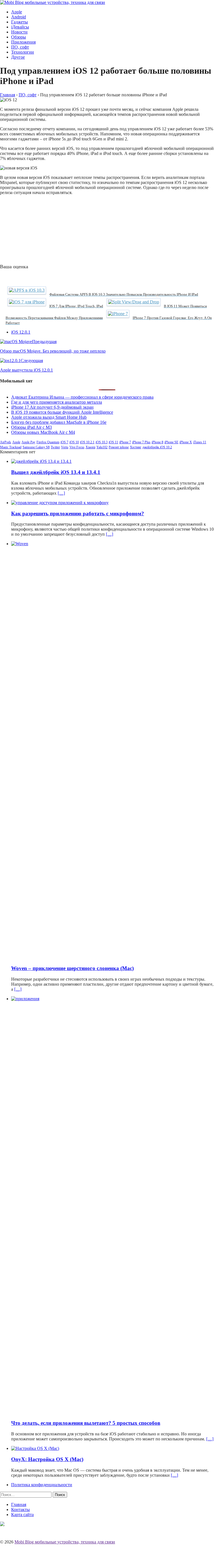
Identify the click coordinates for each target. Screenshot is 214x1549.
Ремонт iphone (119, 447)
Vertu (64, 447)
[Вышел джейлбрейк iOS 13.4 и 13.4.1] (41, 461)
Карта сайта (22, 1514)
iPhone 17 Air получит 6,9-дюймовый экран (52, 407)
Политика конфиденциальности (41, 1484)
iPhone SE (171, 442)
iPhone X (185, 442)
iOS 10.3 (102, 442)
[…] (61, 493)
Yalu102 (102, 447)
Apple (16, 11)
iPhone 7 (125, 442)
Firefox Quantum (48, 442)
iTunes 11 (199, 442)
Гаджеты (19, 22)
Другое (18, 57)
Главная (18, 1504)
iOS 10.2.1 (87, 442)
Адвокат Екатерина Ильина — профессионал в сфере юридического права (82, 397)
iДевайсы (20, 27)
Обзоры (18, 37)
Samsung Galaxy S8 (36, 447)
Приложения (23, 42)
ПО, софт (20, 47)
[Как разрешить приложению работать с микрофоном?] (60, 502)
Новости (19, 32)
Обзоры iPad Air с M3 (31, 427)
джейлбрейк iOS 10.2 (157, 447)
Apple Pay (28, 442)
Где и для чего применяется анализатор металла (56, 402)
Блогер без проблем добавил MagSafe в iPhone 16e (58, 422)
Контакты (20, 1509)
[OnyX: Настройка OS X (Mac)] (35, 1448)
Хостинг (135, 447)
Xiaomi (90, 447)
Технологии (22, 52)
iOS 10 (74, 442)
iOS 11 (113, 442)
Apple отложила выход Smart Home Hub (49, 417)
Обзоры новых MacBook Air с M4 (43, 432)
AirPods (5, 442)
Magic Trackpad (10, 447)
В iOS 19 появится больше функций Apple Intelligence (62, 412)
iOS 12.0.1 (20, 332)
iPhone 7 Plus (141, 442)
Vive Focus (76, 447)
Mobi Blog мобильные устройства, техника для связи (64, 1542)
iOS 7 (64, 442)
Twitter (55, 447)
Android (18, 17)
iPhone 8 (157, 442)
